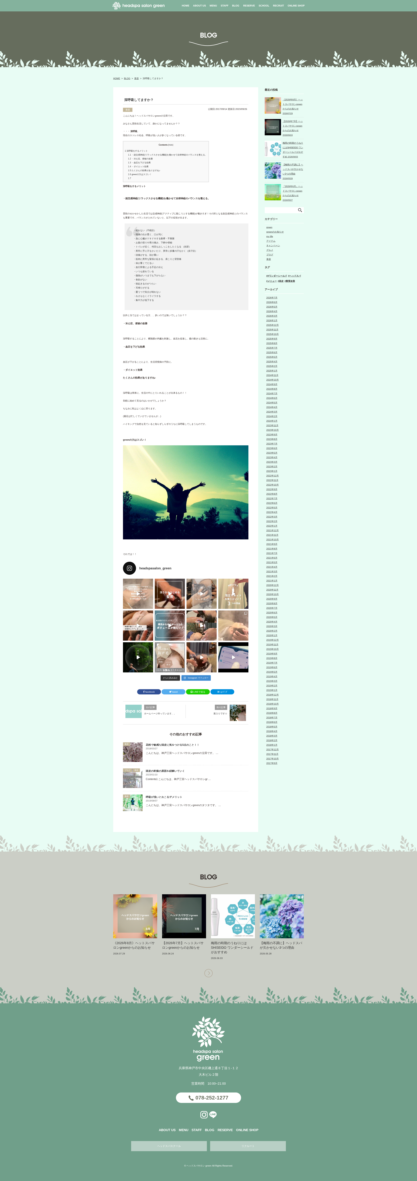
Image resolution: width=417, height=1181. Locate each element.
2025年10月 (272, 334)
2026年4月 (271, 311)
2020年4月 (271, 621)
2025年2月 (271, 366)
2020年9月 (271, 599)
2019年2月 (271, 685)
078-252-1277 (211, 1098)
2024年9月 (271, 384)
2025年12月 (272, 325)
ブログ (127, 770)
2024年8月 (271, 389)
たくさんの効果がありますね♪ (144, 170)
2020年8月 (271, 603)
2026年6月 (271, 302)
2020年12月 (272, 585)
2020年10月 (272, 594)
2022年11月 (272, 480)
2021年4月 (271, 567)
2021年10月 (272, 539)
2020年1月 (271, 635)
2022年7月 (271, 498)
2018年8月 (271, 713)
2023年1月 (271, 471)
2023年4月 (271, 457)
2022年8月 (271, 494)
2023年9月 (271, 434)
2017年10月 (272, 758)
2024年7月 (271, 393)
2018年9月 (271, 708)
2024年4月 (271, 407)
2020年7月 (271, 608)
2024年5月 (271, 402)
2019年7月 (271, 662)
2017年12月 (272, 749)
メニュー (272, 281)
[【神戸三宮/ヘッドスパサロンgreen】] (202, 625)
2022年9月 (271, 489)
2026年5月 (271, 306)
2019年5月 (271, 672)
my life (269, 236)
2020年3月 (271, 626)
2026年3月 (271, 316)
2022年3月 (271, 516)
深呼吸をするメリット (136, 151)
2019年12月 (272, 640)
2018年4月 (271, 731)
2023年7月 (271, 443)
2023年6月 (271, 448)
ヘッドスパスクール (169, 1146)
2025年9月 (271, 338)
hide (171, 145)
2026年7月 (271, 297)
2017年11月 (272, 754)
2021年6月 (271, 558)
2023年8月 (271, 439)
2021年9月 (271, 544)
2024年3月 (271, 411)
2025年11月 (272, 329)
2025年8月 (271, 343)
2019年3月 (271, 681)
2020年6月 (271, 612)
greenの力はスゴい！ (140, 174)
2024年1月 (271, 421)
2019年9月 (271, 653)
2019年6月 (271, 667)
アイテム (270, 241)
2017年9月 (271, 763)
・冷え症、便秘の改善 (140, 158)
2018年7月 (271, 717)
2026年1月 (271, 320)
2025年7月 (271, 348)
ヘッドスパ (295, 276)
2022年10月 (272, 484)
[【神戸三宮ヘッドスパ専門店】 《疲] (233, 657)
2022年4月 (271, 512)
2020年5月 (271, 617)
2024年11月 (272, 375)
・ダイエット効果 (138, 166)
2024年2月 (271, 416)
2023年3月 (271, 462)
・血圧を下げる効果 (139, 162)
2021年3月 (271, 571)
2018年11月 (272, 699)
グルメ (269, 250)
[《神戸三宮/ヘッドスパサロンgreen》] (138, 594)
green (269, 227)
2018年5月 (271, 726)
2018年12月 (272, 694)
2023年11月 (272, 425)
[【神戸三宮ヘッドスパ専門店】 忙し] (138, 657)
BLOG (127, 78)
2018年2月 (271, 740)
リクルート (248, 1146)
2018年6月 (271, 722)
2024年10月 (272, 380)
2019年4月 (271, 676)
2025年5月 (271, 357)
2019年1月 (271, 690)
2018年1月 (271, 745)
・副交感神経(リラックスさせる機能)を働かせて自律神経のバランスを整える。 (167, 155)
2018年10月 (272, 704)
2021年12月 (272, 530)
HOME (116, 78)
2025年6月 (271, 352)
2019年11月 (272, 644)
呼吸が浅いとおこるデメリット (164, 797)
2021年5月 (271, 562)
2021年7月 (271, 553)
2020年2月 (271, 631)
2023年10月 (272, 430)
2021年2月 (271, 576)
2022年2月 (271, 521)
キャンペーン (273, 245)
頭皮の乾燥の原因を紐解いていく (165, 771)
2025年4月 (271, 361)
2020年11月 (272, 589)
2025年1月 (271, 370)
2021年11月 (272, 535)
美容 (136, 78)
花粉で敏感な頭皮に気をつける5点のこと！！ (172, 744)
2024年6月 (271, 398)
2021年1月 (271, 580)
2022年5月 (271, 507)
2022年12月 (272, 475)
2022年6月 (271, 503)
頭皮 (281, 281)
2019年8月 (271, 658)
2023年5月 (271, 453)
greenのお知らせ (275, 231)
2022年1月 (271, 526)
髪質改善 (290, 281)
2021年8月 (271, 548)
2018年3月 (271, 736)
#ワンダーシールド (277, 276)
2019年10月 (272, 649)
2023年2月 (271, 466)
